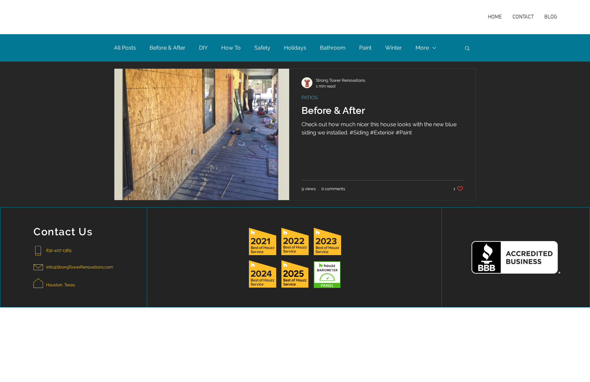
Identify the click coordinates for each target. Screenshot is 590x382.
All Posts (125, 47)
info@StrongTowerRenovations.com (79, 267)
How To (231, 47)
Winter (393, 47)
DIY (203, 47)
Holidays (295, 47)
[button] (467, 48)
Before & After (167, 47)
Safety (262, 47)
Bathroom (333, 47)
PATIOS (309, 97)
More (422, 47)
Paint (365, 47)
